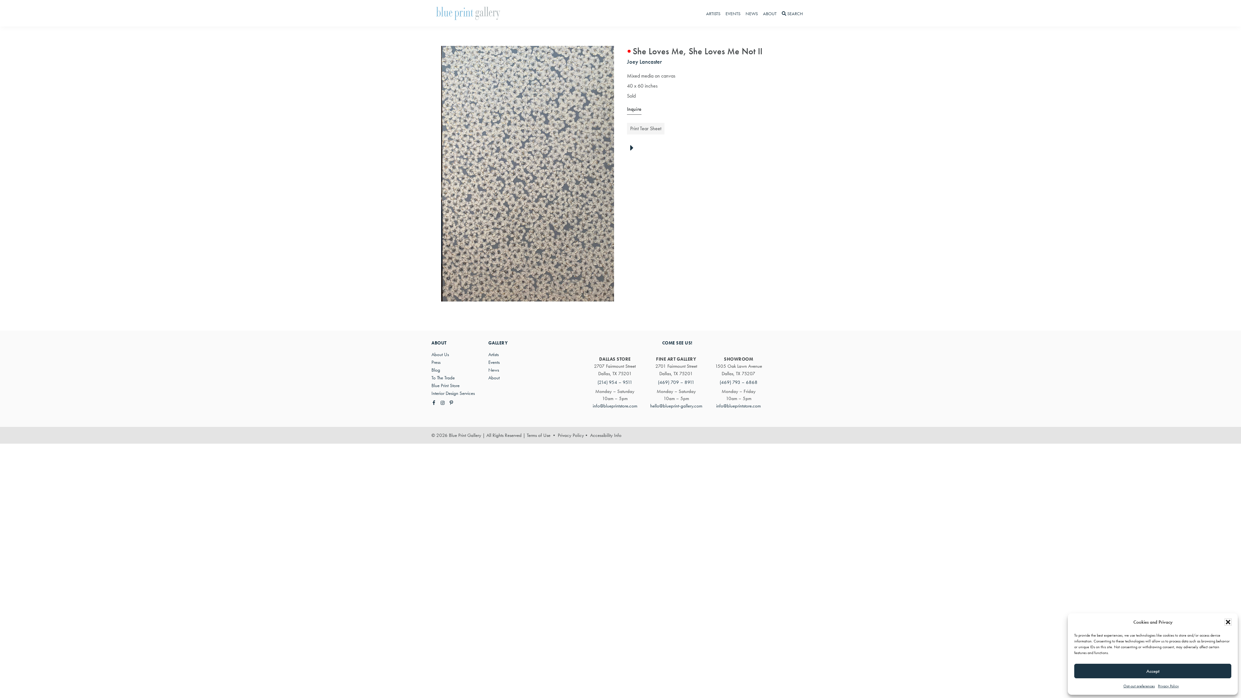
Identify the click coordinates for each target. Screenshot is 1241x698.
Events (494, 362)
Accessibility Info (605, 435)
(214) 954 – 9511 (615, 382)
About (494, 378)
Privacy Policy (1168, 686)
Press (435, 362)
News (493, 370)
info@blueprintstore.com (615, 406)
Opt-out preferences (1139, 686)
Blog (435, 370)
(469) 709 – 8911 (676, 382)
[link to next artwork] (633, 148)
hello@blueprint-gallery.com (676, 406)
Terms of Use (538, 435)
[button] (1228, 622)
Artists (493, 354)
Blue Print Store (445, 385)
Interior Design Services (453, 393)
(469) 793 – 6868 (739, 382)
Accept (1153, 671)
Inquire (634, 109)
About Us (440, 354)
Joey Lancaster (644, 61)
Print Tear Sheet (645, 128)
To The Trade (443, 378)
